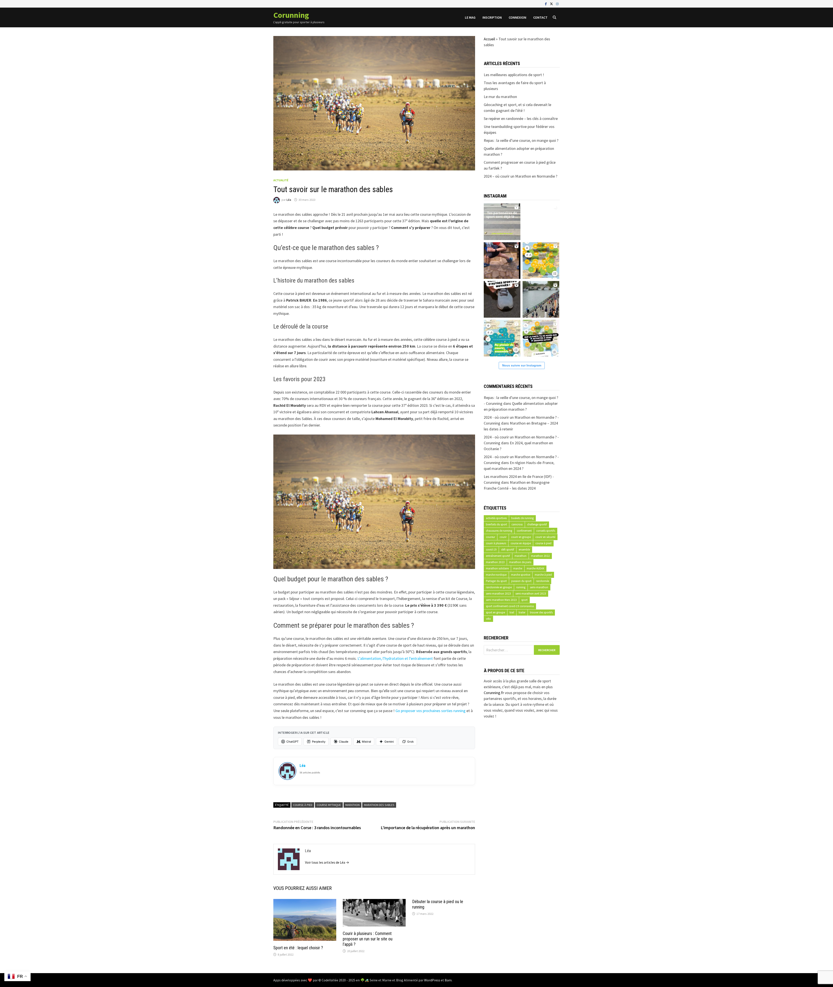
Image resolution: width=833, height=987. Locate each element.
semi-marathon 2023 (498, 593)
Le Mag (470, 17)
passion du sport (521, 581)
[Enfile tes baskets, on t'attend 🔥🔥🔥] (502, 221)
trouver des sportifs (541, 612)
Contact (540, 17)
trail (512, 612)
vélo (488, 619)
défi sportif (507, 549)
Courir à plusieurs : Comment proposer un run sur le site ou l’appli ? (367, 939)
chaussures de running (499, 531)
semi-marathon (539, 587)
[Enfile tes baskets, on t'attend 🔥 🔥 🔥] (541, 221)
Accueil (489, 38)
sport (524, 600)
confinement (524, 531)
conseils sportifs (545, 531)
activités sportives (496, 518)
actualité (280, 180)
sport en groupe (495, 612)
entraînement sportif (498, 556)
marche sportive (520, 575)
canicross (517, 524)
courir (503, 537)
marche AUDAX (535, 568)
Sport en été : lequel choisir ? (298, 947)
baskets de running (522, 518)
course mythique (329, 805)
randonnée (542, 581)
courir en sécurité (545, 537)
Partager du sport (496, 581)
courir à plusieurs (496, 543)
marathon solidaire (497, 568)
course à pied (302, 805)
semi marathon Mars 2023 (501, 600)
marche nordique (496, 575)
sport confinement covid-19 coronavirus (510, 606)
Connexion (517, 17)
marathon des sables (379, 805)
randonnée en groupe (499, 587)
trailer (522, 612)
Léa (289, 200)
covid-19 (491, 549)
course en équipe (521, 543)
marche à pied (543, 575)
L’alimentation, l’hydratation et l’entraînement (395, 658)
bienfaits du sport (496, 524)
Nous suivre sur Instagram (521, 365)
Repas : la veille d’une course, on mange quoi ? (521, 140)
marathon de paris (520, 562)
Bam (448, 980)
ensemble (524, 549)
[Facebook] (546, 3)
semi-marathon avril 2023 (530, 593)
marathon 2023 (495, 562)
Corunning (291, 15)
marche (517, 568)
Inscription (492, 17)
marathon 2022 (540, 556)
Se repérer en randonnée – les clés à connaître (521, 118)
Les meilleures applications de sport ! (514, 74)
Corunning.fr (494, 692)
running (520, 587)
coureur (490, 537)
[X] (552, 3)
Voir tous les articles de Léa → (327, 862)
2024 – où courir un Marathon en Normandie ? (520, 176)
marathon (352, 805)
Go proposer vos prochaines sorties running (430, 710)
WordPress (432, 980)
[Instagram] (557, 3)
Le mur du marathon (500, 96)
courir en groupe (521, 537)
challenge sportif (537, 524)
